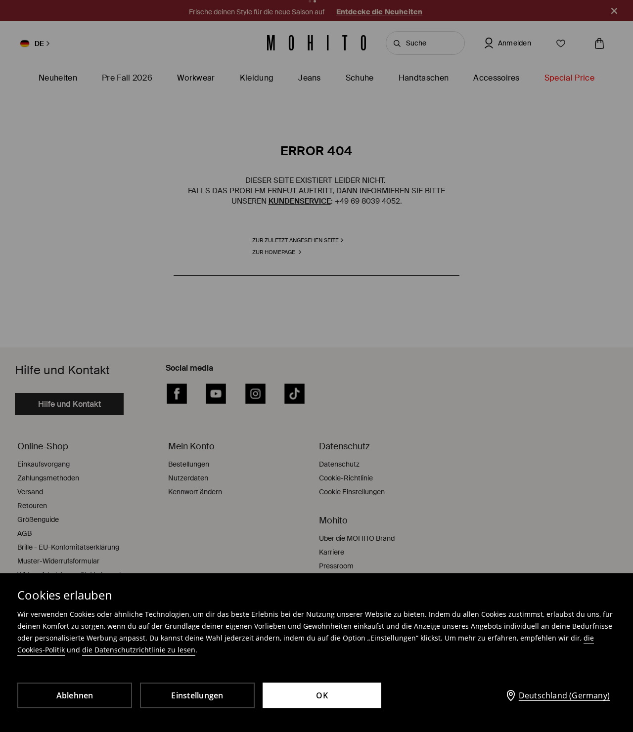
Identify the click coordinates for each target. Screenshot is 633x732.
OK (322, 695)
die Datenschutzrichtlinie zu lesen (138, 649)
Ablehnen (74, 695)
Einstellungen (197, 695)
